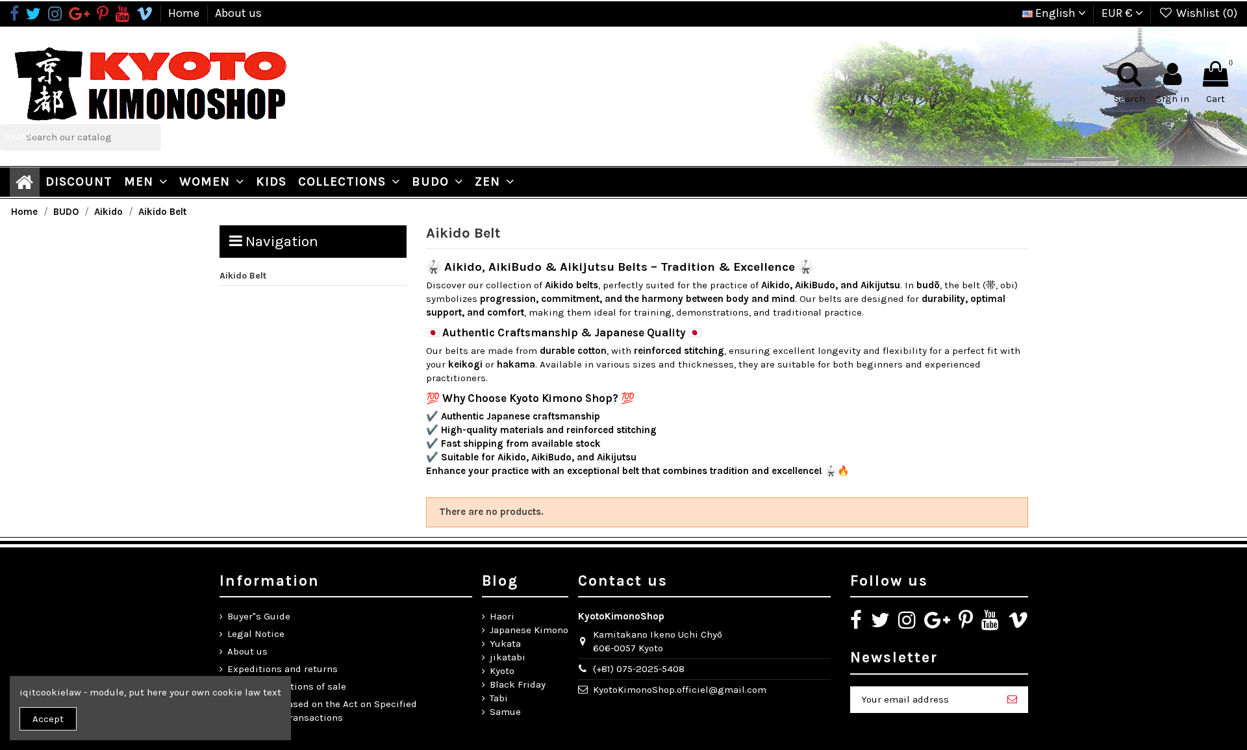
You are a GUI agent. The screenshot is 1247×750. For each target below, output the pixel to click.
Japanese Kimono (529, 630)
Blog (500, 581)
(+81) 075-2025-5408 (639, 669)
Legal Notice (255, 634)
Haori (502, 616)
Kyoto (502, 671)
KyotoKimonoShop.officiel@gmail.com (679, 689)
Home (185, 13)
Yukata (505, 643)
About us (238, 13)
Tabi (499, 698)
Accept (48, 719)
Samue (505, 712)
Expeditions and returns (282, 669)
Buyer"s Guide (258, 616)
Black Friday (518, 684)
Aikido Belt (243, 275)
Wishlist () (1205, 13)
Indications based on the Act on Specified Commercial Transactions (322, 710)
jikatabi (507, 657)
